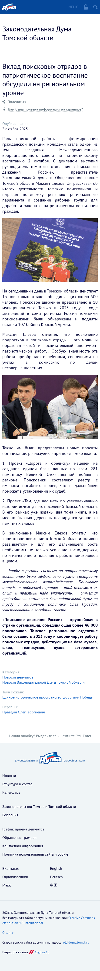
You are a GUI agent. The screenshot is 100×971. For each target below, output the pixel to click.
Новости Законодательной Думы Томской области (43, 682)
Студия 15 (42, 952)
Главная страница (9, 7)
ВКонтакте (10, 868)
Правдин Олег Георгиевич (23, 712)
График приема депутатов (23, 829)
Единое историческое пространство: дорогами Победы (47, 697)
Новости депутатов (17, 677)
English (56, 868)
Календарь (11, 792)
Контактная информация (22, 845)
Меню (73, 7)
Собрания (10, 815)
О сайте (7, 933)
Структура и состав (17, 784)
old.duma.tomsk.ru (76, 942)
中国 (53, 885)
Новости (9, 775)
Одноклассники (15, 876)
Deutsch (56, 876)
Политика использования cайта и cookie (35, 854)
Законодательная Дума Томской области (37, 33)
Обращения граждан (19, 837)
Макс (6, 885)
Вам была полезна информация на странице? (45, 109)
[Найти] (95, 7)
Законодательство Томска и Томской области (39, 806)
